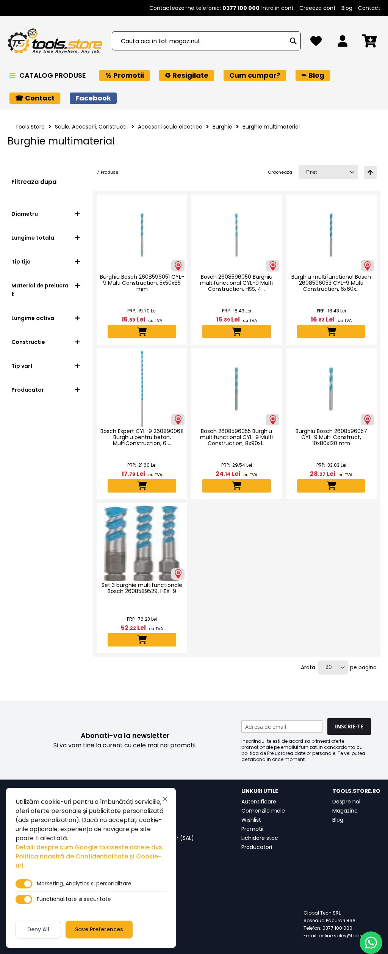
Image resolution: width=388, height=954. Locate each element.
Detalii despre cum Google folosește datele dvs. (90, 847)
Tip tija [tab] (21, 261)
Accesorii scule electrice (170, 126)
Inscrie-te (349, 726)
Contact (369, 8)
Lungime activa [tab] (32, 318)
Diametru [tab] (24, 214)
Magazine (345, 810)
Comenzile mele (263, 810)
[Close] (165, 799)
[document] (91, 867)
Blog (346, 8)
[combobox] (206, 40)
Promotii (252, 829)
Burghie (222, 126)
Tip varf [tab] (22, 366)
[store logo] (55, 41)
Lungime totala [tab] (32, 238)
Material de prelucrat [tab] (40, 290)
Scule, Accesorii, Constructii (91, 126)
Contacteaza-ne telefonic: (204, 8)
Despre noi (346, 801)
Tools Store (30, 126)
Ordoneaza (280, 172)
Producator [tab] (27, 390)
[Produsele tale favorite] (316, 43)
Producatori (256, 847)
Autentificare (258, 801)
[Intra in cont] (342, 43)
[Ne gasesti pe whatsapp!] (371, 942)
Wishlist (251, 820)
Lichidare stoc (259, 838)
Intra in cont (277, 8)
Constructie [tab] (28, 342)
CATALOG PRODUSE (53, 75)
